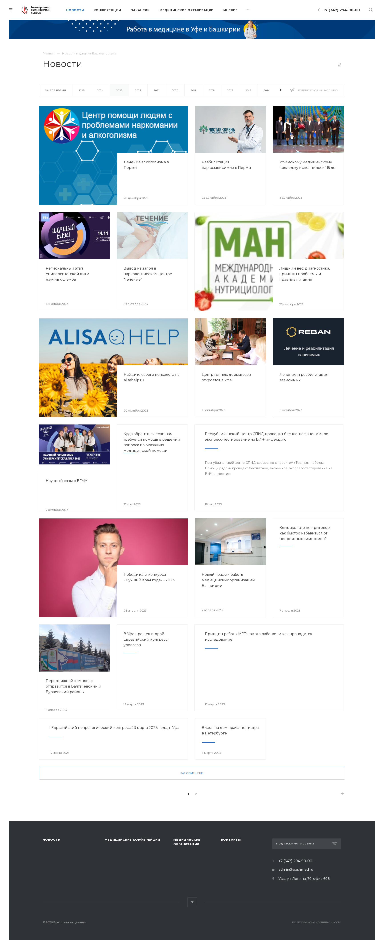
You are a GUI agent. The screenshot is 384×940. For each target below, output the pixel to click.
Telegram (192, 902)
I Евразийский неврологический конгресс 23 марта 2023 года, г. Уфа (114, 728)
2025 (82, 90)
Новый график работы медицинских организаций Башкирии (228, 580)
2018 (212, 90)
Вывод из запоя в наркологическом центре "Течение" (148, 274)
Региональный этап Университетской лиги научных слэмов (67, 274)
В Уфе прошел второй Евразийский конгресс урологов (146, 639)
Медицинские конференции (132, 839)
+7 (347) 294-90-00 (341, 10)
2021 (156, 90)
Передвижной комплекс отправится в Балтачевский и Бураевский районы (73, 686)
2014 (267, 90)
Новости (51, 839)
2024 (100, 90)
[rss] (339, 65)
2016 (248, 90)
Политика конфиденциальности (316, 922)
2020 (175, 90)
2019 (193, 90)
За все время (55, 90)
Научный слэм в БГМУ (66, 481)
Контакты (231, 839)
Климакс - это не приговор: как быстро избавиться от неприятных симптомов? (305, 533)
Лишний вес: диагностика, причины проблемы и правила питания (304, 274)
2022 (138, 90)
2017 (230, 90)
